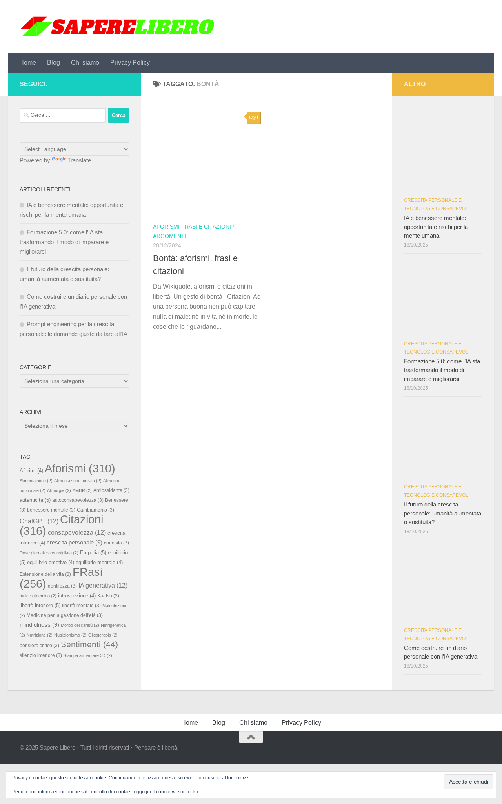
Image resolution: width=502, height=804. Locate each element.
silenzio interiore (41, 655)
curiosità (116, 542)
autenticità (35, 500)
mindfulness (39, 624)
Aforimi (31, 471)
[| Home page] (117, 26)
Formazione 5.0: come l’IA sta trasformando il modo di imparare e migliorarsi (64, 242)
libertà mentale (81, 605)
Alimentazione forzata (78, 480)
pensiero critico (39, 645)
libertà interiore (40, 605)
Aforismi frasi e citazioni (192, 226)
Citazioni (61, 525)
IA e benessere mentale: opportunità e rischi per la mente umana (436, 226)
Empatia (93, 552)
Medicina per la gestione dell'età (65, 615)
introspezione (77, 596)
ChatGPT (39, 521)
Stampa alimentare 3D (88, 655)
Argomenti (169, 236)
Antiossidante (111, 490)
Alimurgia (59, 490)
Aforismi (80, 468)
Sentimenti (89, 644)
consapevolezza (77, 532)
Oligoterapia (103, 635)
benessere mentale (51, 509)
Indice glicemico (38, 595)
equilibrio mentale (99, 562)
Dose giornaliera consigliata (49, 552)
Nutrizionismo (70, 635)
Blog (53, 62)
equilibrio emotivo (50, 562)
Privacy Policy (130, 62)
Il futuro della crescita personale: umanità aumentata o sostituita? (442, 513)
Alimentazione (36, 480)
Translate (79, 160)
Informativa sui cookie (176, 792)
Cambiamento (95, 509)
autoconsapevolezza (78, 500)
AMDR (82, 490)
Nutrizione (40, 635)
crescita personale (74, 542)
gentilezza (62, 585)
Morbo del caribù (80, 625)
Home (27, 62)
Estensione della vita (45, 574)
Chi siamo (85, 62)
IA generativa (102, 585)
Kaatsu (108, 595)
